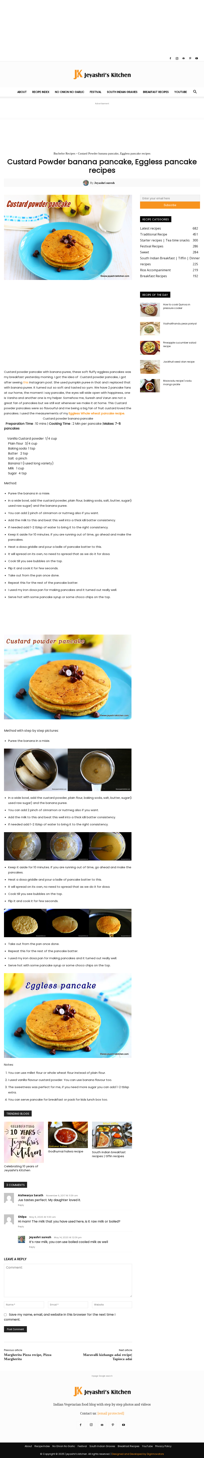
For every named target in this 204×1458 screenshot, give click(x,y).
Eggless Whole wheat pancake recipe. (97, 413)
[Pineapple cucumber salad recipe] (150, 348)
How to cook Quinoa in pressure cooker (176, 306)
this (25, 382)
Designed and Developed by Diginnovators (138, 1454)
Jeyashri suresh (104, 182)
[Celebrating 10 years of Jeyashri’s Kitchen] (24, 1142)
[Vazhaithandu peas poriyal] (150, 329)
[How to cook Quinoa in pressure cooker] (150, 310)
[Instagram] (177, 58)
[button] (195, 92)
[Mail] (183, 58)
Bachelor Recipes (64, 153)
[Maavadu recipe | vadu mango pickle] (150, 385)
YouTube (180, 92)
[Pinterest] (190, 58)
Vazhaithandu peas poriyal (180, 323)
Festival (95, 92)
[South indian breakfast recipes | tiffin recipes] (112, 1135)
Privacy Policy (163, 1446)
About (22, 92)
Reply (21, 1205)
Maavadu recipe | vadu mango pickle (177, 382)
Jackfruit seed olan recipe (178, 361)
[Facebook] (170, 58)
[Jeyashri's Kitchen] (102, 74)
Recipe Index (40, 92)
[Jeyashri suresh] (86, 183)
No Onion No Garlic (69, 92)
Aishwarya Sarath (30, 1195)
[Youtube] (197, 58)
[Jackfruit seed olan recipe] (150, 367)
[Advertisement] (102, 28)
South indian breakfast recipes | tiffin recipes (109, 1154)
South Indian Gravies (122, 92)
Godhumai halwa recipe (65, 1151)
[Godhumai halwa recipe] (68, 1135)
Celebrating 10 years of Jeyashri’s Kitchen (21, 1168)
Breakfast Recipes (156, 92)
